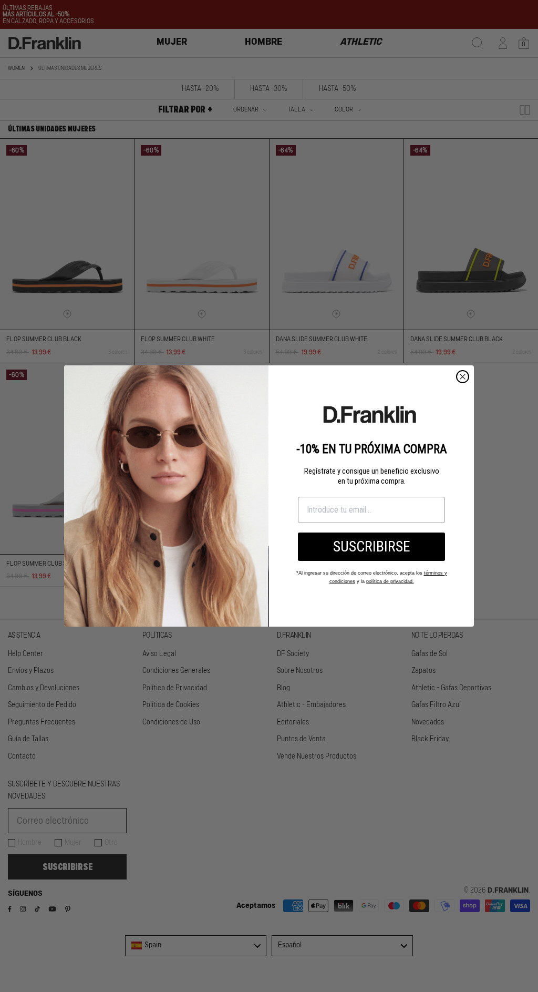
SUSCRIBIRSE (371, 546)
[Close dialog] (463, 377)
